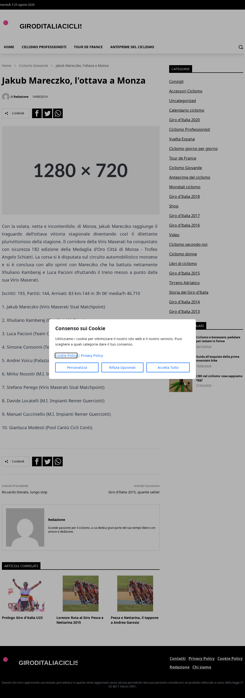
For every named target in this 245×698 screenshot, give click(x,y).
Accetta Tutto (168, 367)
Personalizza (77, 367)
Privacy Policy (92, 355)
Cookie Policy (66, 355)
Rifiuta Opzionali (122, 367)
